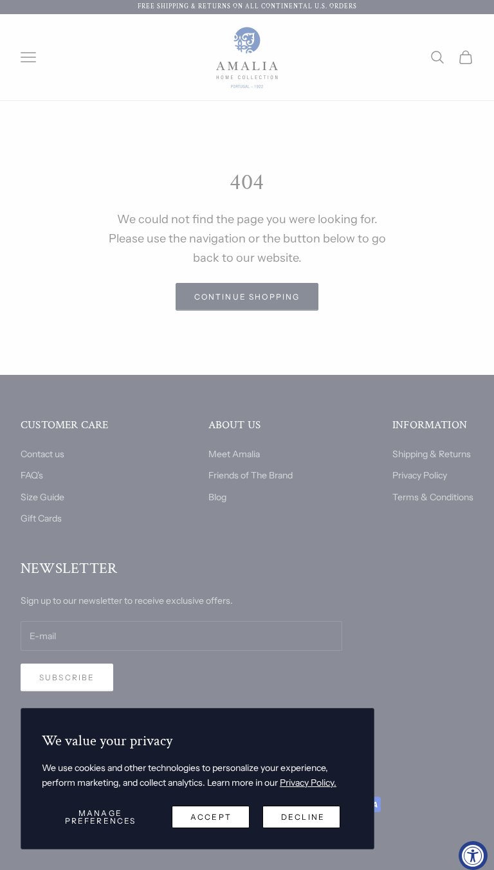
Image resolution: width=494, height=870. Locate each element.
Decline (303, 817)
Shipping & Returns (431, 454)
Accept (211, 817)
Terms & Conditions (432, 497)
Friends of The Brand (250, 475)
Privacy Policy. (308, 782)
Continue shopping (247, 297)
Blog (217, 497)
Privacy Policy (419, 475)
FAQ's (32, 475)
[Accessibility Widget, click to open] (473, 855)
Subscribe (67, 677)
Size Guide (42, 497)
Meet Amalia (234, 454)
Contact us (42, 454)
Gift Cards (41, 518)
